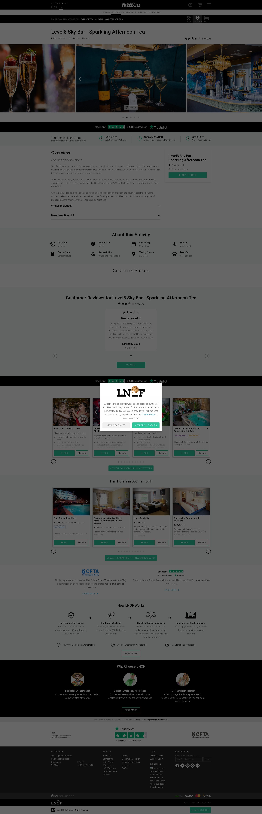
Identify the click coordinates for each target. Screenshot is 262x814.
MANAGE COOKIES (116, 425)
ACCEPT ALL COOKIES (146, 425)
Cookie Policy (148, 414)
